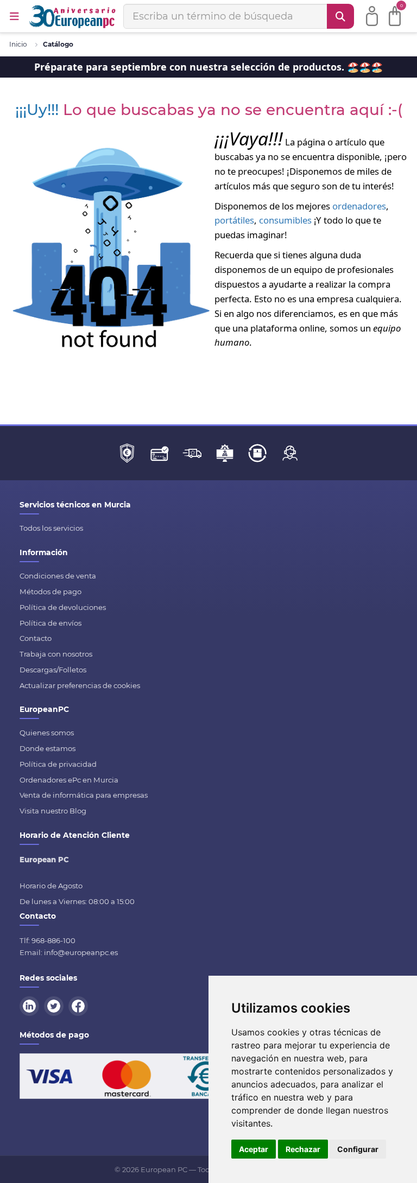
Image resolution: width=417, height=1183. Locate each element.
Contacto (36, 638)
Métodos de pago (50, 591)
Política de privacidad (58, 764)
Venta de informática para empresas (84, 795)
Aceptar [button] (253, 1149)
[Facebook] (79, 1005)
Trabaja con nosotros (56, 654)
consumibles (285, 220)
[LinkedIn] (31, 1005)
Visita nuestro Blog (53, 810)
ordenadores (359, 206)
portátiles (234, 220)
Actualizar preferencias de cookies (80, 685)
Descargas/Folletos (53, 669)
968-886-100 (53, 940)
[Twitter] (55, 1005)
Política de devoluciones (63, 607)
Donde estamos (47, 748)
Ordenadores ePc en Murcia (69, 779)
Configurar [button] (357, 1149)
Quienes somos (47, 732)
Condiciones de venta (58, 575)
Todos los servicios (51, 528)
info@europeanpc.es (81, 952)
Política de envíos (50, 623)
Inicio (18, 44)
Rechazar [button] (303, 1149)
